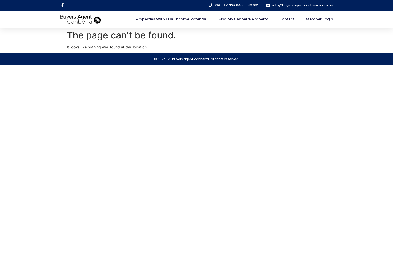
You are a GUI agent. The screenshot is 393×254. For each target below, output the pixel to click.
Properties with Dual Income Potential (171, 19)
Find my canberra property (243, 19)
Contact (286, 19)
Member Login (319, 19)
